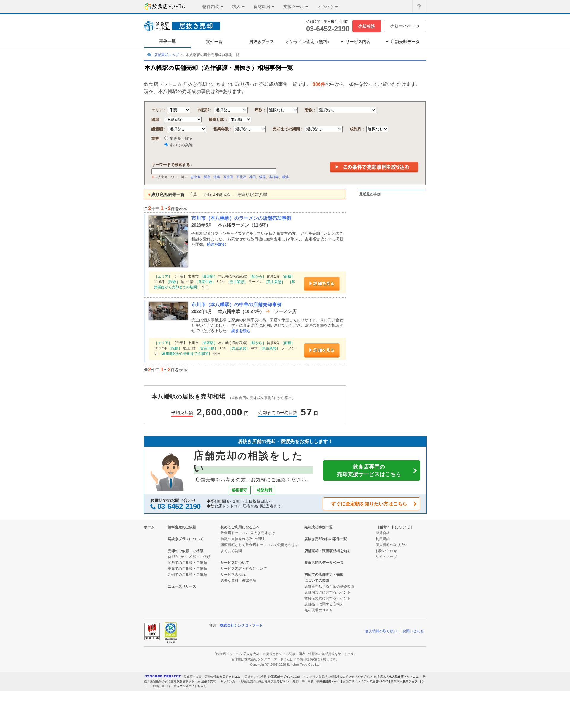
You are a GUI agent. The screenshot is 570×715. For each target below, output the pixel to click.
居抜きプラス (261, 41)
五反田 (228, 177)
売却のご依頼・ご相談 (185, 551)
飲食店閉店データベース (323, 563)
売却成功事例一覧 (318, 527)
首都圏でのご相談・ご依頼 (189, 557)
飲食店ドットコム (228, 676)
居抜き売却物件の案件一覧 (325, 539)
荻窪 (262, 177)
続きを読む (216, 244)
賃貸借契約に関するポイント (327, 598)
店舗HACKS (380, 681)
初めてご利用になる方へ (240, 527)
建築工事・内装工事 (306, 681)
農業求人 (397, 681)
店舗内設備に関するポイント (327, 592)
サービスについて (235, 563)
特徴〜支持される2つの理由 (243, 539)
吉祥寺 (274, 177)
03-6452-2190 (327, 29)
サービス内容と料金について (244, 569)
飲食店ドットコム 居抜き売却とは (248, 533)
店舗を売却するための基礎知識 (329, 586)
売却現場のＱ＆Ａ (318, 610)
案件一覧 (214, 41)
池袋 (216, 177)
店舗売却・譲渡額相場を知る (327, 551)
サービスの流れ (233, 574)
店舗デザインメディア (357, 681)
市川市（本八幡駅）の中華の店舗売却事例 (236, 304)
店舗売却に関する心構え (323, 604)
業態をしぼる (180, 138)
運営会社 (383, 533)
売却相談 (366, 26)
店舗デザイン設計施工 (259, 676)
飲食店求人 (381, 676)
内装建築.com (328, 681)
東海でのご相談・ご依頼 (187, 569)
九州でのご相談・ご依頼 (187, 574)
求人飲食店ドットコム (404, 676)
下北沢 (241, 177)
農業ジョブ (410, 681)
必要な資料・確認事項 (238, 580)
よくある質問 (231, 551)
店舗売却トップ (166, 55)
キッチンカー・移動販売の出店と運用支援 (248, 681)
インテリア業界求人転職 (320, 676)
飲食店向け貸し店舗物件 (200, 676)
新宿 (207, 177)
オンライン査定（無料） (308, 41)
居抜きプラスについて (185, 539)
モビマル (283, 681)
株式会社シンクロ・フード (241, 625)
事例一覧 (167, 41)
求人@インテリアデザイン (354, 676)
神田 (252, 177)
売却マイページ (404, 26)
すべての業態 (180, 145)
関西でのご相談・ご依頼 (187, 563)
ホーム (149, 527)
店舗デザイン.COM (287, 676)
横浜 (285, 177)
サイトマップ (386, 557)
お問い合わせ (386, 551)
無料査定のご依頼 (182, 527)
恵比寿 (195, 177)
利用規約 (383, 539)
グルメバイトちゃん (193, 686)
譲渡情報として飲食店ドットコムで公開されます (260, 545)
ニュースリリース (182, 586)
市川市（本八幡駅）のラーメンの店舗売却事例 (241, 218)
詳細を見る (322, 284)
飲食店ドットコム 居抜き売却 (196, 681)
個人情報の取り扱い (392, 545)
